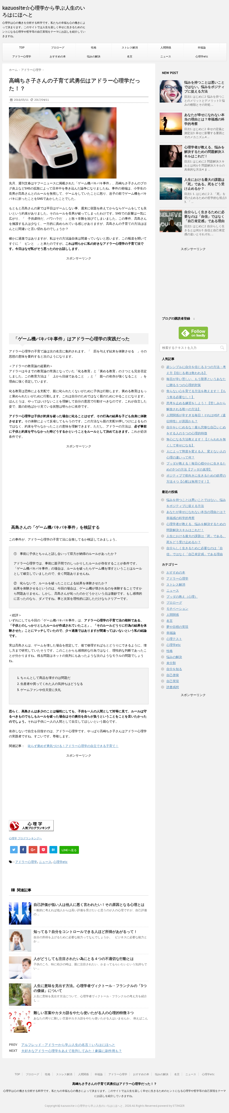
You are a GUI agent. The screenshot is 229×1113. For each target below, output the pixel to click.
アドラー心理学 (21, 56)
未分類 (171, 663)
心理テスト (174, 639)
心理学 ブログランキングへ (25, 838)
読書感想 (172, 687)
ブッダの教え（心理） (182, 597)
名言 (129, 56)
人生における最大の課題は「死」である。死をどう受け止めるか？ (204, 184)
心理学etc (201, 56)
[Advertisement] (78, 299)
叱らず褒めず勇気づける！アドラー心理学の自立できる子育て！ (73, 746)
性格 (93, 47)
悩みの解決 (93, 56)
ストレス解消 (130, 47)
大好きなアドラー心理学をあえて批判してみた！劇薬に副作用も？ (71, 1051)
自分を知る (174, 669)
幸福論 (202, 47)
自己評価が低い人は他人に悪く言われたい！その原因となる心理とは (89, 904)
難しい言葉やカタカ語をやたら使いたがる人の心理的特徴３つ (84, 1012)
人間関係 (165, 47)
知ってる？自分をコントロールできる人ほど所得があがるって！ (85, 931)
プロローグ (57, 47)
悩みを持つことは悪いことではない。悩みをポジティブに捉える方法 (204, 86)
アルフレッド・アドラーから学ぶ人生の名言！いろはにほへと (68, 1045)
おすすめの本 (58, 56)
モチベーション (177, 609)
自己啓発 (172, 675)
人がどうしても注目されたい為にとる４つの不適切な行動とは (84, 958)
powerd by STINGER (171, 1105)
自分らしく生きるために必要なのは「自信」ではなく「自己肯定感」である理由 (204, 216)
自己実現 (172, 681)
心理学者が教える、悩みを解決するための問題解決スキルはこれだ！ (204, 151)
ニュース (165, 56)
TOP (21, 47)
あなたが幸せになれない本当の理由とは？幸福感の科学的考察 (204, 119)
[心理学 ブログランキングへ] (78, 825)
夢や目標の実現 (177, 627)
